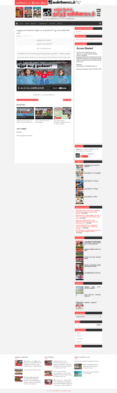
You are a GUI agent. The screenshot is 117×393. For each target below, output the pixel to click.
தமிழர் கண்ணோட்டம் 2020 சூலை (91, 181)
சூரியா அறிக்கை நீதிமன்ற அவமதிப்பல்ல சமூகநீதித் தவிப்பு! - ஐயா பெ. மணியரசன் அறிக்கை (62, 122)
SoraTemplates (57, 391)
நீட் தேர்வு (36, 100)
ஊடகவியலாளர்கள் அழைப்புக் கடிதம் (32, 370)
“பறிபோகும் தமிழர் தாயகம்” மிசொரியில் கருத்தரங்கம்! (92, 287)
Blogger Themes (66, 391)
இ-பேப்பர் (60, 23)
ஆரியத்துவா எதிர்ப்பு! (21, 100)
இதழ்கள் (33, 23)
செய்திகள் (79, 341)
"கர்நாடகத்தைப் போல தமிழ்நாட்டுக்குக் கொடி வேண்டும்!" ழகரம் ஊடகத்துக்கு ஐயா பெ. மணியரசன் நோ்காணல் (92, 242)
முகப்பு (21, 23)
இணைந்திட (79, 31)
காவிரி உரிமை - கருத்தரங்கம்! (90, 302)
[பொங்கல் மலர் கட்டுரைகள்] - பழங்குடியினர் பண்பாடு (86, 361)
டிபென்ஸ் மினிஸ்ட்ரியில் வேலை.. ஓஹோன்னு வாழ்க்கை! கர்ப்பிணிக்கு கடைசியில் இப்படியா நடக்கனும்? (87, 226)
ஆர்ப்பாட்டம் (79, 335)
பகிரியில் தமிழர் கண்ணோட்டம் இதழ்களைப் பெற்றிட (88, 39)
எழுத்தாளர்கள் (42, 23)
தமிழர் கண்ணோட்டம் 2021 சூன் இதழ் (92, 173)
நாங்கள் (27, 23)
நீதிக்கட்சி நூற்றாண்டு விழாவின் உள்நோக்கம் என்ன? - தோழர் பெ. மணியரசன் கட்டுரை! (90, 366)
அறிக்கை (79, 333)
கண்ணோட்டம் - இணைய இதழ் (31, 2)
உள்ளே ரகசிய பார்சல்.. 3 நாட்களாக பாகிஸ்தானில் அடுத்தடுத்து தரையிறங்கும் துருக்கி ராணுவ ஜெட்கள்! (88, 211)
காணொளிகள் (80, 338)
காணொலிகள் (30, 100)
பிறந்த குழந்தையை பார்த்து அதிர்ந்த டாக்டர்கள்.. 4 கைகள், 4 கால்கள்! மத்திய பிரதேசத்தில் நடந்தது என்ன (88, 216)
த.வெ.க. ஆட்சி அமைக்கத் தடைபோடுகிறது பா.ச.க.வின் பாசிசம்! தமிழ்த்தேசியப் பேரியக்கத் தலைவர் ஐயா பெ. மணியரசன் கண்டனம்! (63, 373)
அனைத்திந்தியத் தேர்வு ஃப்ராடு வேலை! (92, 272)
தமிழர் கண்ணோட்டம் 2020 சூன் (91, 188)
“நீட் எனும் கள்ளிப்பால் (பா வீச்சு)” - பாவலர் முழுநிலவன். (42, 121)
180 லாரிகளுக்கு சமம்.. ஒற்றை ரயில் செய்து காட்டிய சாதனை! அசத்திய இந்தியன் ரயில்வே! (88, 230)
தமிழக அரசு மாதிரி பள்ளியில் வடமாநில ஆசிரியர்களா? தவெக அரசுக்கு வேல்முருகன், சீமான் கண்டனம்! (87, 221)
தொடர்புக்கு (52, 23)
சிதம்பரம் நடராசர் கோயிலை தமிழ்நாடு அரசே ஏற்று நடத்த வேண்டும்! (92, 265)
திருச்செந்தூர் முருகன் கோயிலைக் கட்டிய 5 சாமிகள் (91, 372)
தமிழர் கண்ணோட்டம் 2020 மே (90, 196)
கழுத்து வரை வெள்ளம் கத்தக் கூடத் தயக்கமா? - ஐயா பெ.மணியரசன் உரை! (24, 121)
